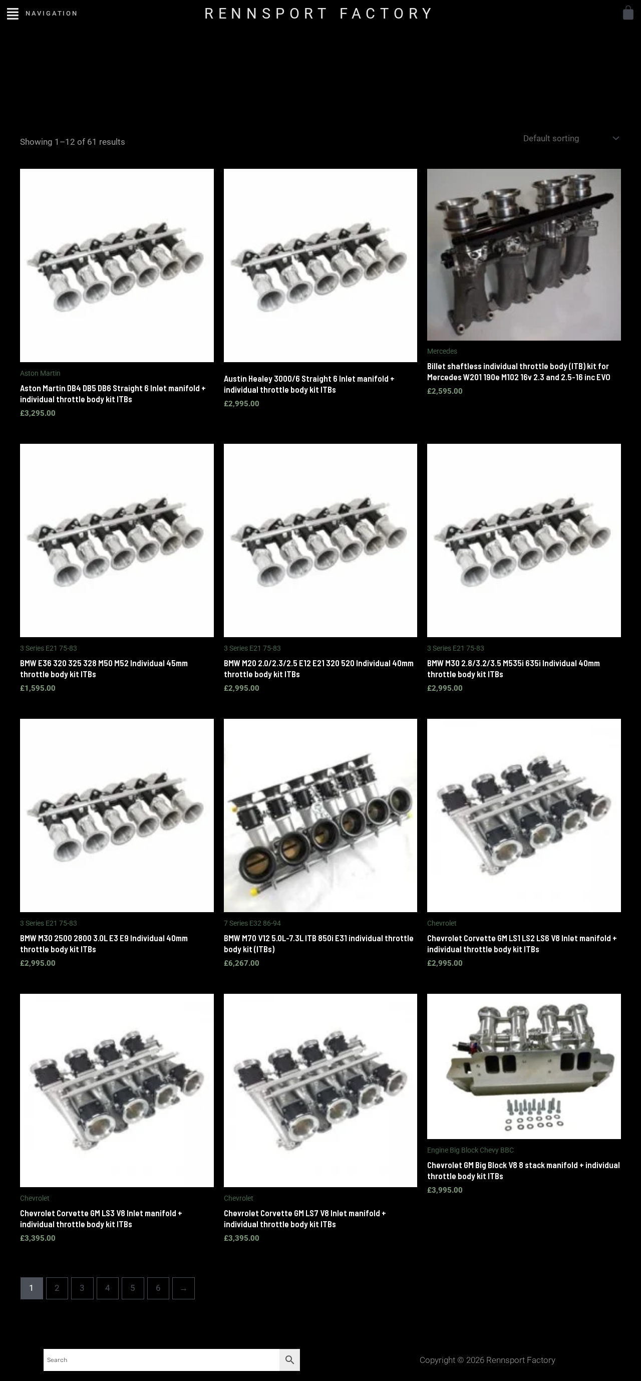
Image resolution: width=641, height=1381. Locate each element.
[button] (13, 13)
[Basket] (628, 13)
